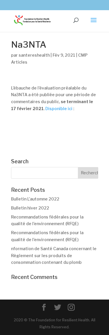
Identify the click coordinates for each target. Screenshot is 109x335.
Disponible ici (58, 108)
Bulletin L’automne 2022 (35, 198)
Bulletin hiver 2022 (30, 207)
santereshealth (34, 55)
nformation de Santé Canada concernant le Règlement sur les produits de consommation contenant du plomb (54, 255)
